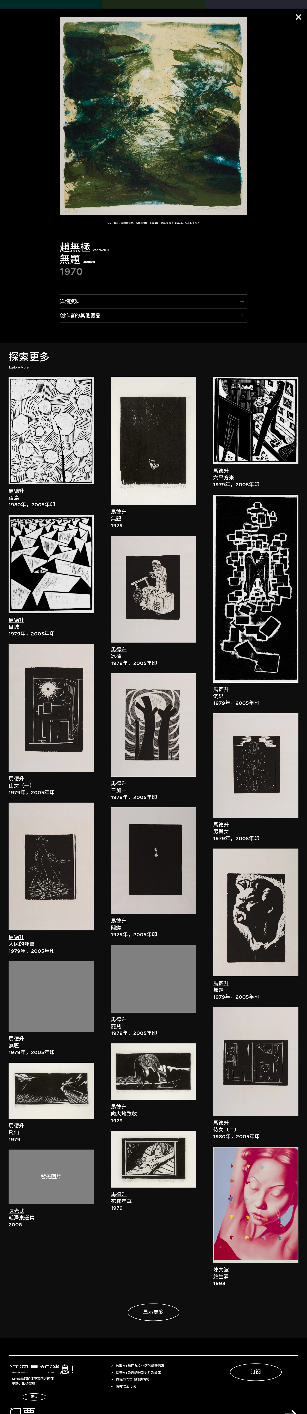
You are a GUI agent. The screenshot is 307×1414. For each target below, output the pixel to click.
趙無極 (75, 248)
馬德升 (16, 491)
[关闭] (298, 17)
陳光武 (16, 1211)
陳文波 (221, 1270)
